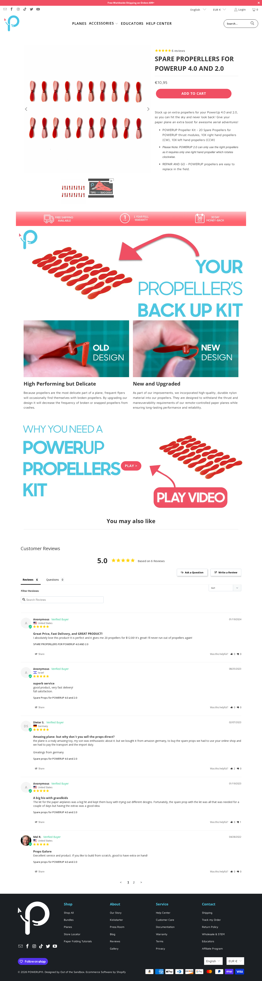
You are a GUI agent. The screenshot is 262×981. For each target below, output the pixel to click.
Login (242, 9)
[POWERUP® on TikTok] (25, 9)
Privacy (160, 948)
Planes (68, 926)
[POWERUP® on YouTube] (38, 9)
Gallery (114, 948)
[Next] (148, 109)
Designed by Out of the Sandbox (64, 972)
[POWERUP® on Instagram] (18, 9)
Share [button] (41, 654)
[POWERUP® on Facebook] (11, 9)
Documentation (165, 926)
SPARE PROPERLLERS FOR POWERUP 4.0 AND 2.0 (60, 644)
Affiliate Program (212, 948)
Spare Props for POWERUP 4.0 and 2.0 (55, 697)
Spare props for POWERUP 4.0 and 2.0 (55, 758)
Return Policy (210, 926)
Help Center (163, 912)
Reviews (115, 941)
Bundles (68, 919)
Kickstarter (116, 919)
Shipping (207, 912)
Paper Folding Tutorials (78, 941)
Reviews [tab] (28, 579)
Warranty (161, 934)
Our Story (116, 912)
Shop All (69, 912)
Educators (208, 941)
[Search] (252, 23)
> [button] (141, 882)
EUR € (217, 10)
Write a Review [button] (227, 572)
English (195, 10)
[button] (103, 24)
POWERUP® (35, 972)
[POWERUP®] (12, 23)
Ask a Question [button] (194, 572)
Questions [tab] (52, 579)
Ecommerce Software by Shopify (106, 972)
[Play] (87, 109)
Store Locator (72, 934)
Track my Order (211, 919)
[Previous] (26, 109)
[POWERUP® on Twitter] (31, 9)
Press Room (117, 926)
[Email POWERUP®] (5, 9)
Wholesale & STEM (213, 934)
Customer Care (165, 919)
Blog (112, 934)
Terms (159, 941)
